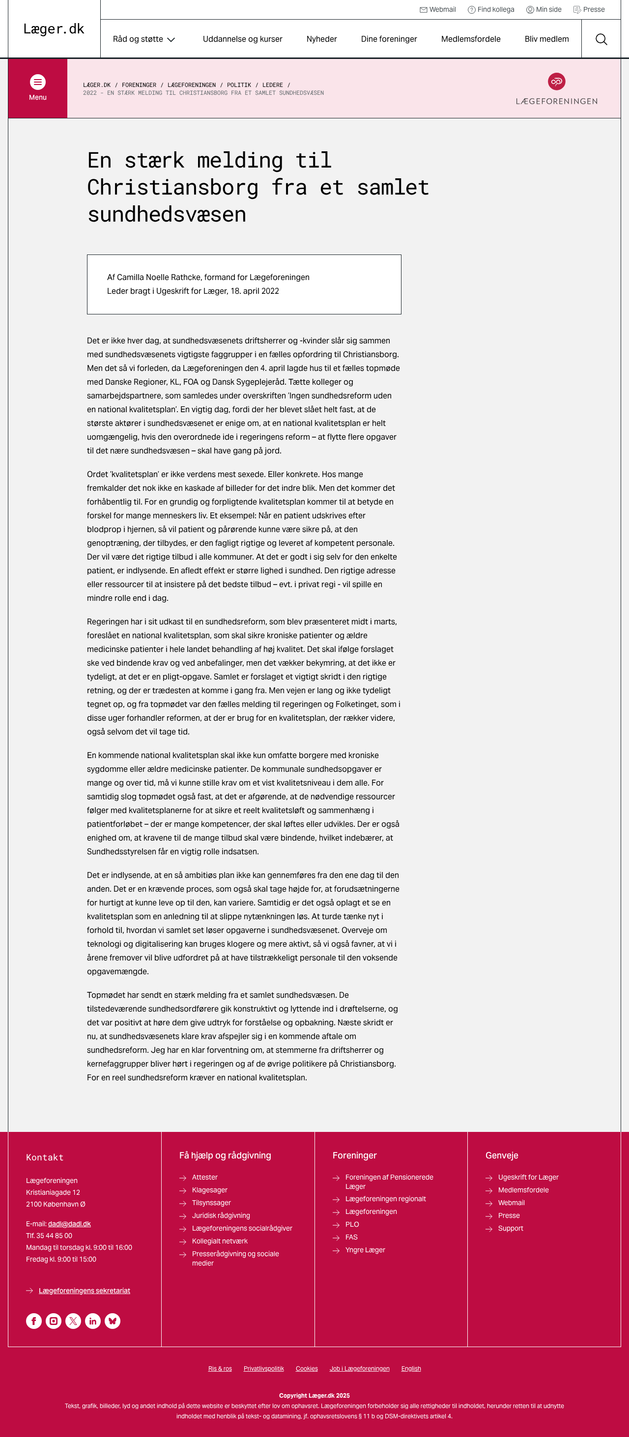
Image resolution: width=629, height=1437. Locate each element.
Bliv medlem (547, 39)
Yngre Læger (365, 1249)
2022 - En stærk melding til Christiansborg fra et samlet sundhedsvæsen (203, 92)
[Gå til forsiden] (54, 29)
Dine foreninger (389, 39)
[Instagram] (53, 1321)
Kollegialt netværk (220, 1241)
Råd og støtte (138, 39)
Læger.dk (97, 84)
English (411, 1368)
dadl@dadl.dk (69, 1223)
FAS (351, 1237)
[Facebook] (34, 1321)
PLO (352, 1224)
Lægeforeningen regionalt (385, 1198)
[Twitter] (73, 1321)
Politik (239, 84)
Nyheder (322, 39)
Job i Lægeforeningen (360, 1368)
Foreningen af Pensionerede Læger (389, 1182)
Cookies (307, 1368)
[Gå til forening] (556, 88)
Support (510, 1228)
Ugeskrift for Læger (528, 1177)
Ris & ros (220, 1368)
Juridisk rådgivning (221, 1215)
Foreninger (139, 84)
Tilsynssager (211, 1202)
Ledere (272, 84)
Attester (205, 1177)
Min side (549, 9)
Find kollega (496, 9)
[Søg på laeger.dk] (601, 39)
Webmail (442, 9)
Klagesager (210, 1189)
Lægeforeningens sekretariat (84, 1290)
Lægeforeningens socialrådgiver (242, 1228)
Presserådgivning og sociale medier (235, 1258)
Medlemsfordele (471, 39)
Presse (594, 9)
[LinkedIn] (93, 1321)
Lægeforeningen (192, 84)
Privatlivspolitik (264, 1368)
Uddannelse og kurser (243, 39)
